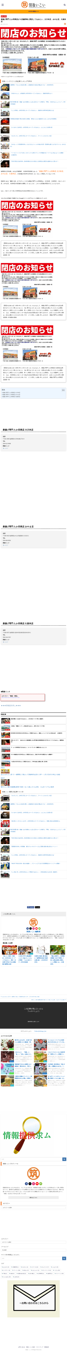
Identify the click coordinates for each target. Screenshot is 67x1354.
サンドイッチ (47, 1270)
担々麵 (32, 1273)
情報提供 (46, 1347)
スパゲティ (6, 1270)
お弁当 (16, 1276)
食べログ (5, 448)
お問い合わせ (21, 1347)
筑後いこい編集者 (33, 931)
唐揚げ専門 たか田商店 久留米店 (11, 396)
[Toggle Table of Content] (62, 390)
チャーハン (60, 1273)
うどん (57, 1270)
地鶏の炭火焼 (22, 1273)
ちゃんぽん (7, 1276)
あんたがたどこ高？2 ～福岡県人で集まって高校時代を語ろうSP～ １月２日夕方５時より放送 (20, 996)
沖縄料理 (15, 1267)
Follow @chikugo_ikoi (40, 1031)
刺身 (12, 1273)
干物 (5, 1273)
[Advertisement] (33, 412)
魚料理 (50, 1273)
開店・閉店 (3, 16)
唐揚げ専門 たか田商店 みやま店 (11, 394)
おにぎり (6, 1267)
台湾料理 (41, 1273)
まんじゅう (35, 1270)
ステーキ (35, 1267)
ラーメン (17, 1270)
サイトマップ (39, 1347)
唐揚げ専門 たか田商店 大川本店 (11, 392)
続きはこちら (33, 1197)
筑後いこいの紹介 (30, 1347)
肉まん (26, 1270)
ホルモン (25, 1267)
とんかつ (55, 1267)
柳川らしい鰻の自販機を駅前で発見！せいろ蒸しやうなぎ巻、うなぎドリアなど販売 (48, 999)
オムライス (45, 1267)
